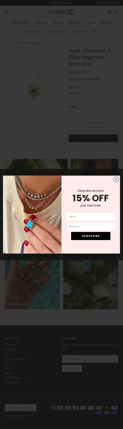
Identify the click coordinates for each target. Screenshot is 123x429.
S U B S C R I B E (90, 236)
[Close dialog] (116, 179)
